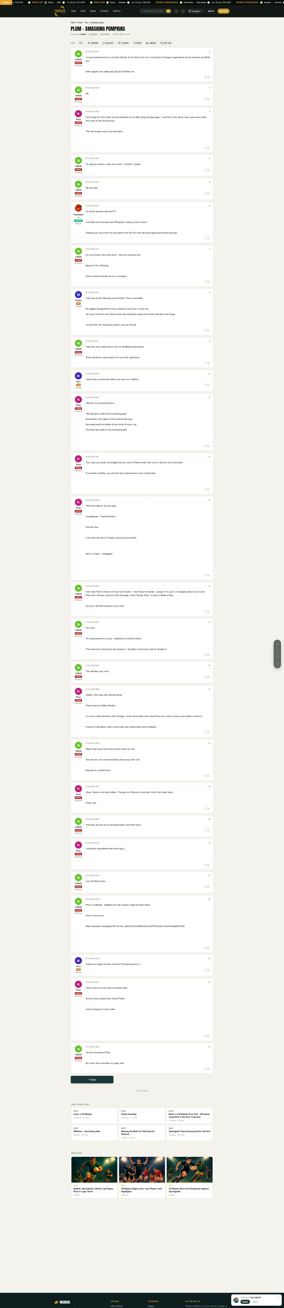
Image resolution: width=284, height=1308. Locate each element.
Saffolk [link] (83, 34)
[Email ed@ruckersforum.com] (277, 663)
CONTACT (117, 10)
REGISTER (223, 11)
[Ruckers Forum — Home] (60, 11)
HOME (73, 10)
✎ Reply (92, 1079)
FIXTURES (6, 2)
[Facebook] (277, 650)
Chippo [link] (78, 300)
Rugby (151, 1306)
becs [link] (78, 382)
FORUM (93, 10)
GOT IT (255, 1302)
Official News (117, 1306)
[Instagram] (277, 657)
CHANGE (245, 1302)
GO (168, 11)
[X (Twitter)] (277, 644)
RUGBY (80, 22)
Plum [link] (78, 119)
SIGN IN (211, 11)
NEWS (83, 10)
